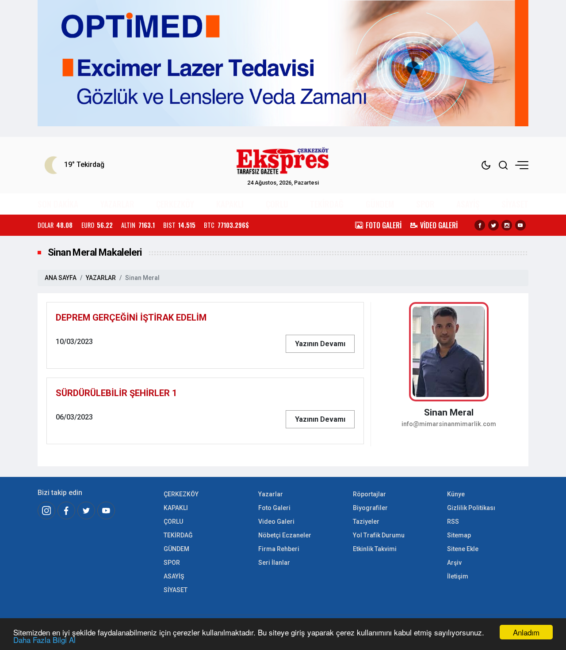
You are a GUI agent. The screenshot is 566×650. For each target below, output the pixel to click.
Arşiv (454, 562)
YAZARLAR (117, 203)
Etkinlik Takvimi (375, 548)
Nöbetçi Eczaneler (284, 535)
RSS (453, 521)
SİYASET (514, 203)
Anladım (526, 632)
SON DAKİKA (58, 203)
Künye (456, 494)
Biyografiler (370, 507)
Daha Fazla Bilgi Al (44, 639)
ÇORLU (277, 203)
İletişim (457, 576)
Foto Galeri (274, 507)
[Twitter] (493, 225)
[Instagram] (506, 225)
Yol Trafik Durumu (379, 535)
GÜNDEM (380, 203)
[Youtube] (520, 225)
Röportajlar (369, 494)
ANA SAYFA (60, 277)
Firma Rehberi (278, 548)
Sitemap (459, 535)
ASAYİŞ (467, 203)
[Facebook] (479, 225)
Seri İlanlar (274, 562)
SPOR (425, 203)
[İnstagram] (46, 510)
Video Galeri (276, 521)
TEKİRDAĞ (327, 203)
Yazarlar (270, 494)
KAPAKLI (230, 203)
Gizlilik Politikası (471, 507)
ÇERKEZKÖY (175, 203)
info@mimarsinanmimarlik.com (449, 424)
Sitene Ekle (462, 548)
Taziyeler (366, 521)
